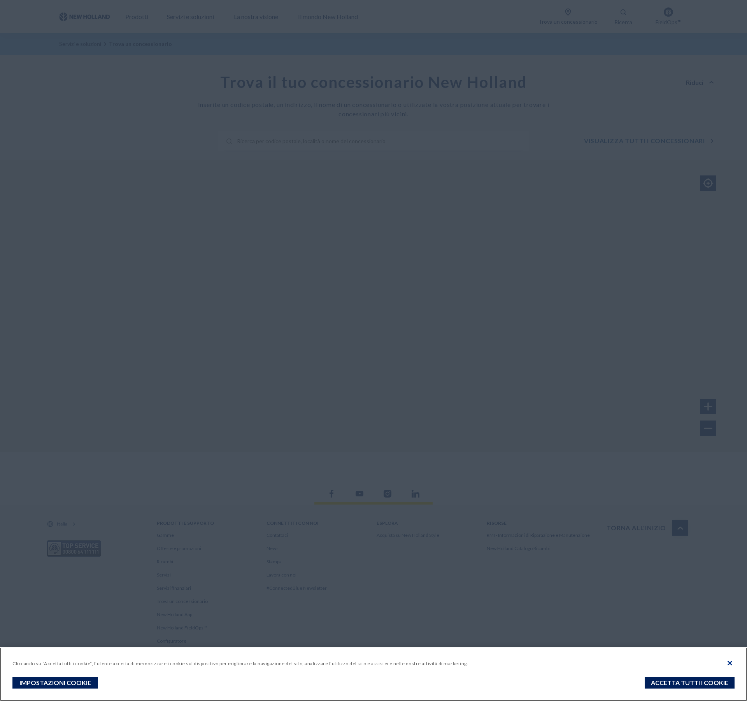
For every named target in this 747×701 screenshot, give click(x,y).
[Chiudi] (730, 663)
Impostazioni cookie (55, 682)
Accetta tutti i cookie (689, 682)
